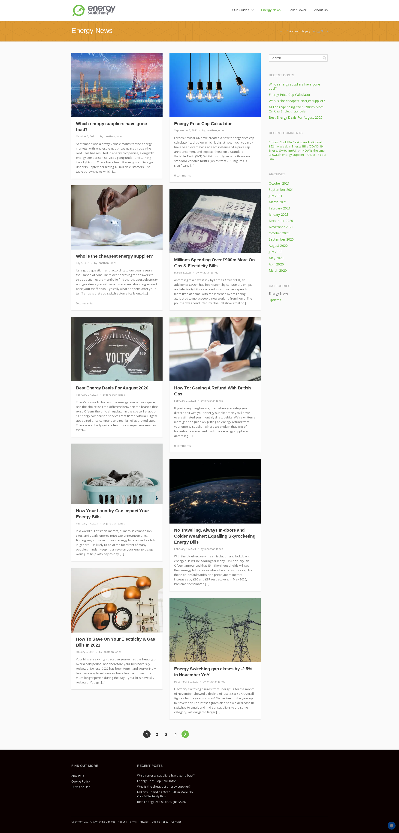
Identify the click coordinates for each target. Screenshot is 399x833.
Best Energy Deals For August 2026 (112, 388)
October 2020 (279, 233)
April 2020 (276, 264)
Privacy (143, 821)
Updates (275, 300)
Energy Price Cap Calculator (203, 123)
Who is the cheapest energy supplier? (114, 256)
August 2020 (278, 245)
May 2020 (276, 258)
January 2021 (278, 214)
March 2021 (278, 202)
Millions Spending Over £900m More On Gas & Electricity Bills (296, 109)
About (121, 821)
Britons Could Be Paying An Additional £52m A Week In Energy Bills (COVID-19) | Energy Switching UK (297, 146)
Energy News (320, 31)
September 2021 (281, 189)
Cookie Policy (80, 781)
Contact (176, 821)
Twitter (323, 821)
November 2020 (281, 227)
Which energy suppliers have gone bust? (294, 86)
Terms (132, 821)
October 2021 (279, 183)
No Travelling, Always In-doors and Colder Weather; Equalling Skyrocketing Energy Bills (215, 536)
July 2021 (275, 196)
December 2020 (281, 220)
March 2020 (278, 270)
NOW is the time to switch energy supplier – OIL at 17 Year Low (297, 154)
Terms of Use (80, 787)
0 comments (182, 175)
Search (324, 58)
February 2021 (279, 208)
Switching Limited (104, 821)
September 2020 (281, 239)
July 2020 (275, 252)
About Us (77, 776)
